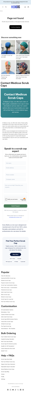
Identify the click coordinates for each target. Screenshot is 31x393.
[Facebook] (8, 390)
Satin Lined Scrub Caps (6, 292)
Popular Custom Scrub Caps (7, 282)
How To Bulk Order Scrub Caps (8, 336)
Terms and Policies (15, 386)
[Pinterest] (23, 390)
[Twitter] (18, 390)
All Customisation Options (7, 309)
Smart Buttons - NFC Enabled (8, 328)
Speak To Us (4, 350)
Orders (2, 374)
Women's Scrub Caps (6, 296)
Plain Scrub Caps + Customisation (9, 287)
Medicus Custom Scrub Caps (17, 383)
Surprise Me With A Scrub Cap (8, 278)
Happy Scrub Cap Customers (8, 364)
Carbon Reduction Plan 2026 (8, 348)
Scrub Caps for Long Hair (7, 299)
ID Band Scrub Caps (6, 323)
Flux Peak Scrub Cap (6, 326)
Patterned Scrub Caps (6, 289)
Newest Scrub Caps (6, 280)
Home (1, 10)
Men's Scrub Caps (5, 294)
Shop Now (15, 254)
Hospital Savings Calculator (7, 339)
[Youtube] (13, 390)
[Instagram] (10, 390)
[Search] (5, 7)
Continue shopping (15, 27)
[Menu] (2, 7)
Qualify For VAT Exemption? (7, 346)
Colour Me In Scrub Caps (7, 321)
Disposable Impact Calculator (8, 366)
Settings (3, 379)
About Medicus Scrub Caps (7, 369)
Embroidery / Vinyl (5, 312)
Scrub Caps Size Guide (6, 359)
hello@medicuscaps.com (15, 217)
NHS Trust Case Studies (6, 341)
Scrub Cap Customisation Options (9, 285)
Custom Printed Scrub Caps (7, 314)
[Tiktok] (15, 390)
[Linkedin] (20, 390)
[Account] (25, 7)
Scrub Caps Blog (5, 371)
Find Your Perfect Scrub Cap (8, 301)
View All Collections (5, 275)
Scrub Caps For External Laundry (9, 343)
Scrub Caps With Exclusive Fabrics (9, 319)
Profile (2, 376)
